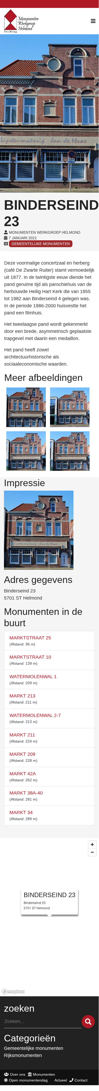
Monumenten (44, 1074)
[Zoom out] (92, 852)
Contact (81, 1080)
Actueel (61, 1080)
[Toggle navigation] (93, 21)
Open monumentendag (28, 1080)
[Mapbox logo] (13, 992)
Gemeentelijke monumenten (41, 244)
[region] (49, 917)
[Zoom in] (92, 844)
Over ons (17, 1074)
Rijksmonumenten (23, 1055)
